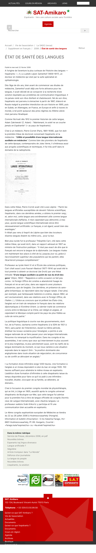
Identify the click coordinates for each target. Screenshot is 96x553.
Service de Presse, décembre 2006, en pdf (27, 436)
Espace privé (11, 544)
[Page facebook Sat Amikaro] (7, 551)
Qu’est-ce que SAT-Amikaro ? (18, 512)
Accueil (8, 45)
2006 (36, 48)
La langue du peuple (16, 458)
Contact (8, 548)
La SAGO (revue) (44, 45)
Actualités (14, 3)
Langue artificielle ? (16, 445)
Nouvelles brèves (15, 439)
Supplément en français (19, 48)
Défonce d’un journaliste (18, 455)
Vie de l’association (24, 45)
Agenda (48, 24)
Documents (10, 522)
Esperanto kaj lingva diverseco (21, 442)
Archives (52, 3)
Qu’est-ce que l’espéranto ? (17, 525)
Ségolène (11, 449)
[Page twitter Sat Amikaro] (11, 551)
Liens (64, 3)
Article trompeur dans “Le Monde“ (23, 452)
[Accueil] (48, 12)
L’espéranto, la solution (18, 465)
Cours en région (33, 3)
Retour (82, 48)
